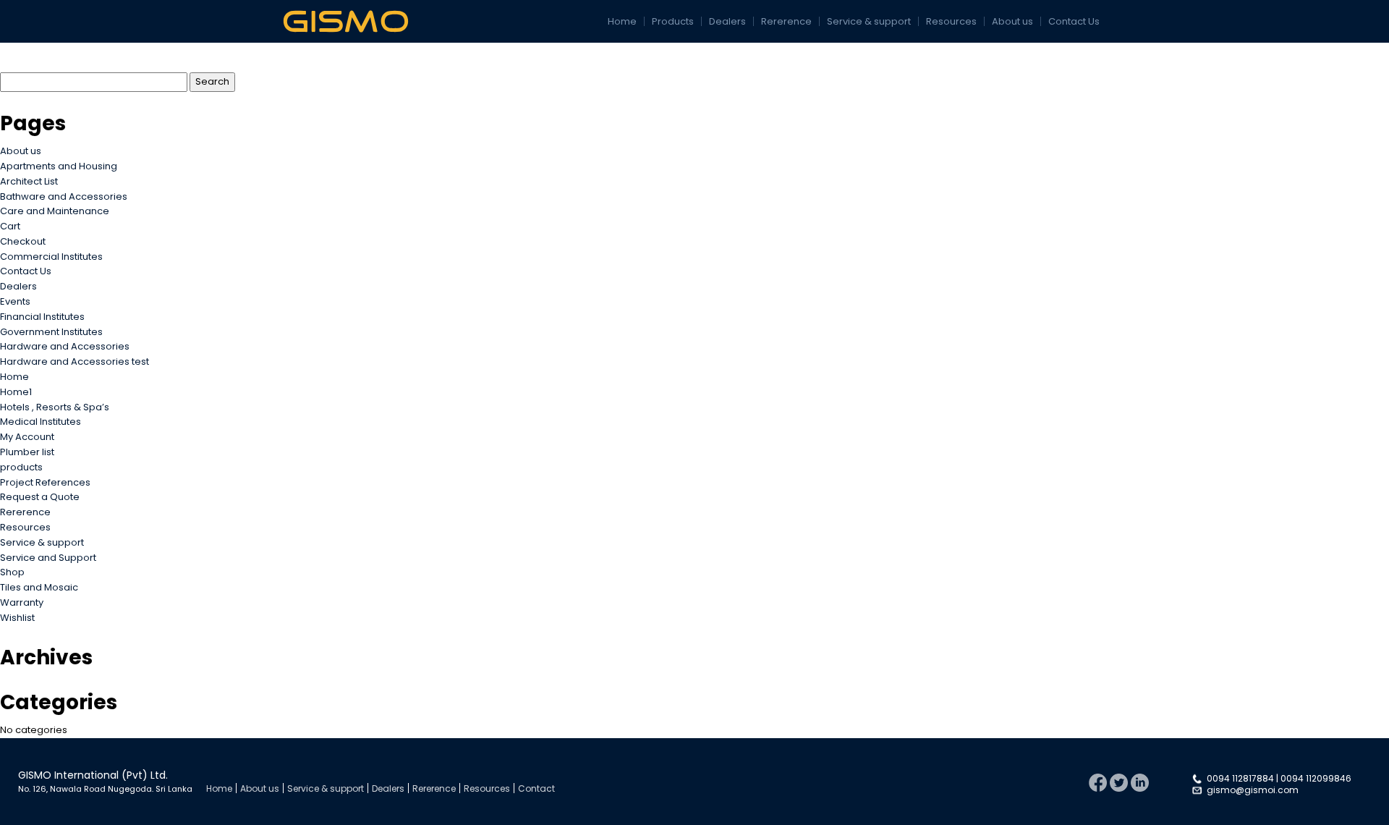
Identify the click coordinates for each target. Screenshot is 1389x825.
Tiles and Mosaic (39, 587)
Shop (12, 572)
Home (622, 21)
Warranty (21, 602)
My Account (27, 437)
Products (673, 21)
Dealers (727, 21)
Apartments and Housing (58, 166)
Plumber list (27, 452)
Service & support (869, 21)
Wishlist (17, 618)
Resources (951, 21)
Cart (10, 226)
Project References (45, 482)
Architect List (29, 181)
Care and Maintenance (54, 211)
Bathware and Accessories (63, 196)
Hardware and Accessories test (74, 361)
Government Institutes (51, 332)
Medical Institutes (40, 421)
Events (15, 301)
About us (1012, 21)
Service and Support (48, 557)
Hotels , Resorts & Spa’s (54, 407)
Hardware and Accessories (64, 346)
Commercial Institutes (51, 256)
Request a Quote (40, 497)
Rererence (786, 21)
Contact (536, 788)
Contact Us (1074, 21)
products (21, 467)
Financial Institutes (42, 316)
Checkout (23, 241)
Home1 (16, 392)
